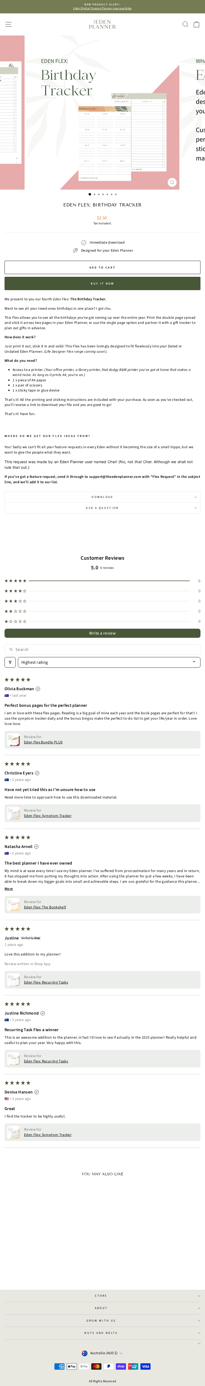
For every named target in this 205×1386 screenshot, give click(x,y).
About (101, 1308)
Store (101, 1296)
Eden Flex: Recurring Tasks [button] (46, 982)
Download (102, 497)
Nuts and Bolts (101, 1333)
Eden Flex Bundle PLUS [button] (43, 742)
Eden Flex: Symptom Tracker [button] (48, 816)
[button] (102, 581)
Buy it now (103, 284)
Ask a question (102, 508)
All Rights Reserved (102, 1381)
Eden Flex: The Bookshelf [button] (45, 907)
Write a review (102, 633)
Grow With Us (101, 1321)
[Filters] (10, 662)
